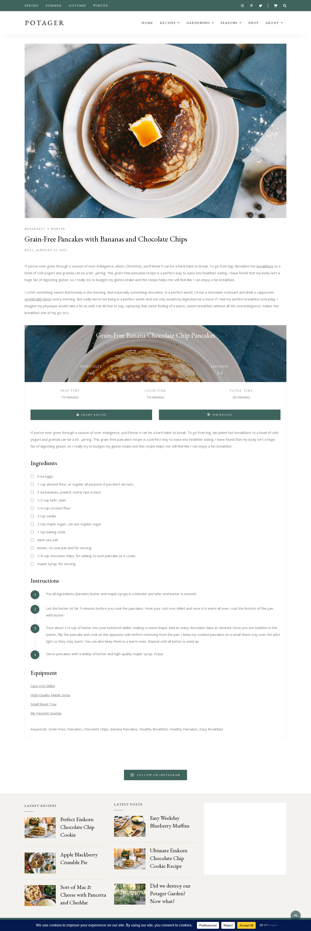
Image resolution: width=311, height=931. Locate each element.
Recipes (168, 23)
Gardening (198, 23)
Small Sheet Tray (44, 704)
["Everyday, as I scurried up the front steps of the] (78, 774)
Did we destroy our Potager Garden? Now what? (170, 893)
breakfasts (265, 266)
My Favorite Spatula (46, 713)
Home (147, 23)
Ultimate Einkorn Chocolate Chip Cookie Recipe (168, 858)
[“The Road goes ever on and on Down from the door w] (26, 774)
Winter (100, 5)
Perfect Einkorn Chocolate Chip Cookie (77, 827)
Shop (253, 23)
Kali (29, 250)
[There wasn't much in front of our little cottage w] (233, 774)
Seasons (229, 23)
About (272, 23)
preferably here (38, 299)
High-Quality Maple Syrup (50, 695)
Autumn (77, 5)
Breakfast (35, 229)
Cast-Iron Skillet (43, 686)
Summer (54, 5)
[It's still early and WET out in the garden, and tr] (285, 774)
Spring (32, 5)
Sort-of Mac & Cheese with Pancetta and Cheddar (83, 894)
